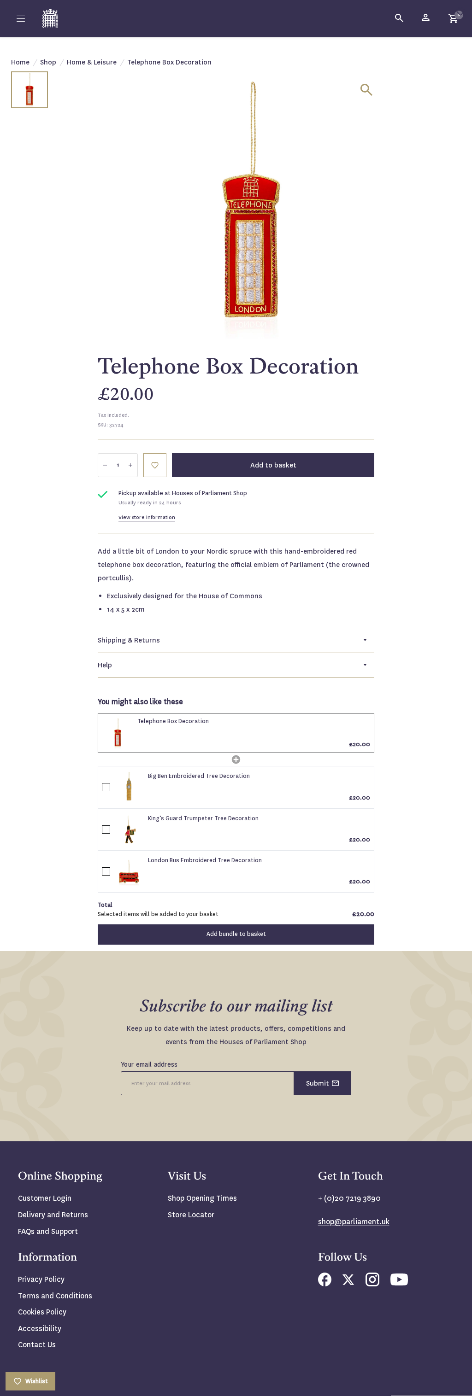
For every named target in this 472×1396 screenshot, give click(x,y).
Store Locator (191, 1215)
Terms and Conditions (55, 1296)
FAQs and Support (48, 1231)
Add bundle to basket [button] (236, 934)
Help (105, 665)
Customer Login (44, 1198)
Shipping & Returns (129, 640)
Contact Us (37, 1344)
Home (20, 62)
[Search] (399, 18)
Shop (48, 62)
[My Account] (426, 18)
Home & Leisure (92, 62)
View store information (146, 517)
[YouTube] (399, 1283)
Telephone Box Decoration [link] (173, 721)
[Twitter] (348, 1282)
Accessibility (39, 1328)
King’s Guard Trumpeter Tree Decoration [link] (203, 818)
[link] (118, 733)
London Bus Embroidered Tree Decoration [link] (205, 860)
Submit (317, 1083)
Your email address (149, 1064)
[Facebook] (324, 1284)
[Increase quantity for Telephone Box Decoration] (130, 465)
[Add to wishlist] (460, 11)
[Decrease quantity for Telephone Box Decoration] (105, 465)
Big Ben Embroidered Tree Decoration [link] (199, 776)
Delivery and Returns (53, 1215)
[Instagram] (372, 1284)
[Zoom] (366, 90)
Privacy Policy (41, 1279)
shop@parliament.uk (353, 1222)
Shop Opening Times (202, 1198)
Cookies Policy (42, 1312)
